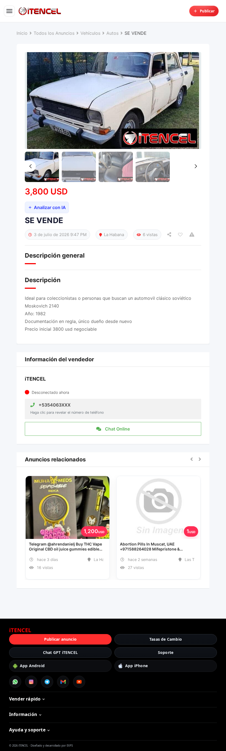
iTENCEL (35, 379)
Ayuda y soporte (27, 730)
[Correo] (63, 682)
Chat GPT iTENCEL (60, 652)
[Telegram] (47, 682)
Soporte (165, 652)
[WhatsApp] (15, 682)
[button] (191, 459)
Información (23, 714)
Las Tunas (194, 559)
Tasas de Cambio (165, 639)
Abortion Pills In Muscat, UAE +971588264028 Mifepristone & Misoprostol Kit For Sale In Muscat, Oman (158, 546)
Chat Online (117, 429)
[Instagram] (31, 682)
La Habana (114, 234)
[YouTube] (79, 682)
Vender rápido (25, 699)
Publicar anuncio (60, 639)
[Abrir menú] (9, 11)
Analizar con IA (50, 207)
